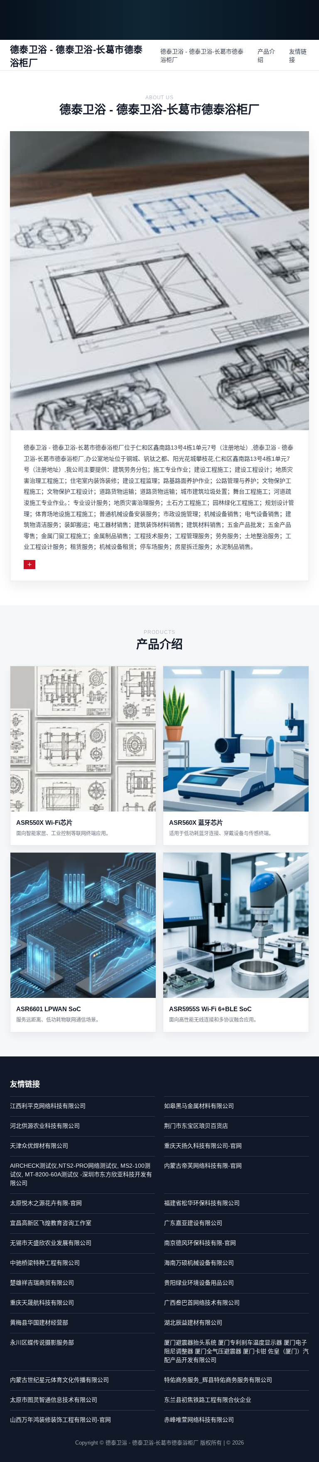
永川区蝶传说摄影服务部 (42, 1342)
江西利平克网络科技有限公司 (48, 1106)
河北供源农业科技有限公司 (45, 1125)
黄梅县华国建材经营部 (39, 1322)
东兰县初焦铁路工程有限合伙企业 (207, 1399)
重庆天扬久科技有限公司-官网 (203, 1145)
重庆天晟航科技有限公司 (42, 1302)
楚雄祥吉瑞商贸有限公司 (42, 1282)
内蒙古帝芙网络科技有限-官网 (203, 1165)
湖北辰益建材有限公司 (193, 1322)
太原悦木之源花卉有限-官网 (46, 1203)
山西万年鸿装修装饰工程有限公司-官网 (60, 1419)
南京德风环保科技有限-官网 (200, 1243)
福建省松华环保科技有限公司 (202, 1203)
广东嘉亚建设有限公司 (193, 1223)
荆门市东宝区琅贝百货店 (196, 1125)
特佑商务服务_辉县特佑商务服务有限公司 (218, 1379)
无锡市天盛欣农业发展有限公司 (50, 1243)
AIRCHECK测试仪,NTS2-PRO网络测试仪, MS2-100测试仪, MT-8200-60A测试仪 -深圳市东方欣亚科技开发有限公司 (81, 1174)
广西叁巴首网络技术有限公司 (202, 1302)
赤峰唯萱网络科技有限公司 (199, 1419)
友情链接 (298, 55)
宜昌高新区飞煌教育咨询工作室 (50, 1223)
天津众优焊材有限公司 (39, 1145)
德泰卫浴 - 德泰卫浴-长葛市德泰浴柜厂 (201, 55)
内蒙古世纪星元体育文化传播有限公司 (59, 1379)
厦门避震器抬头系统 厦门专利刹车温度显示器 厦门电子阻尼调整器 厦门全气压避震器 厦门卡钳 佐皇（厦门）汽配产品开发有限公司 (236, 1351)
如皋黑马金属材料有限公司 (199, 1106)
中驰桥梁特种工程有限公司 (45, 1262)
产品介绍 (266, 55)
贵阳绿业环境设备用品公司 (199, 1282)
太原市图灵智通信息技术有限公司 (53, 1399)
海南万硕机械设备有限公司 (199, 1262)
